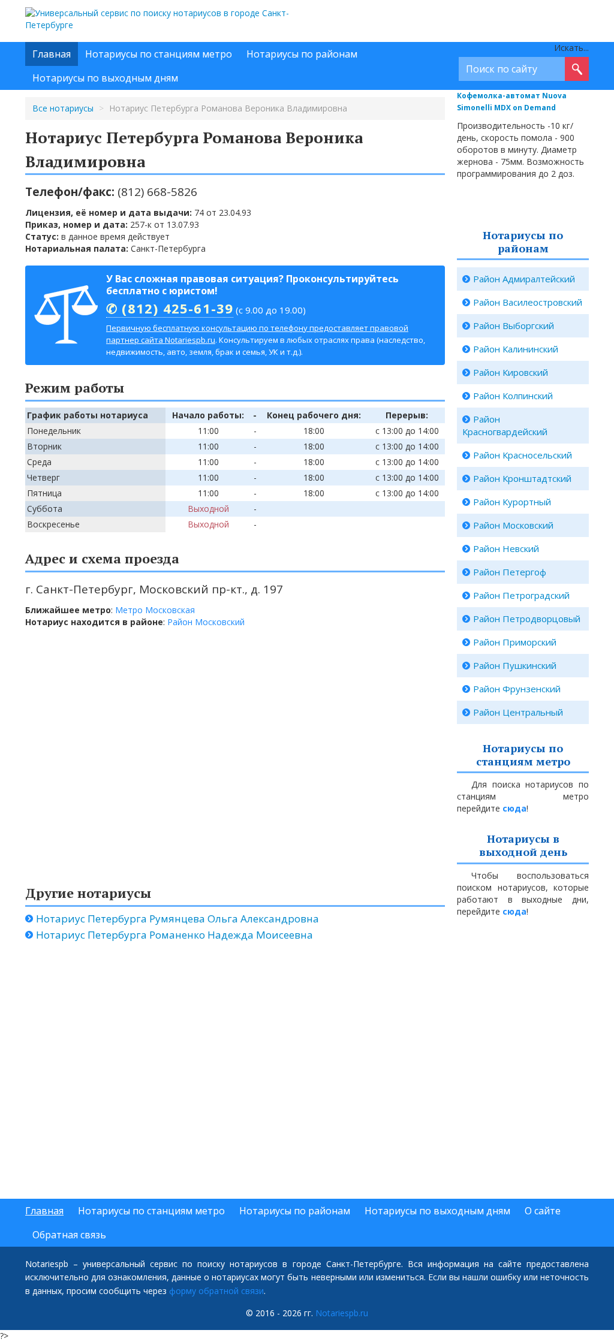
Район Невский (506, 548)
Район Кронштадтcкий (522, 478)
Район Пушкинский (514, 665)
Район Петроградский (521, 595)
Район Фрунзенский (517, 689)
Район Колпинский (513, 396)
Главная (51, 54)
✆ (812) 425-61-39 (169, 308)
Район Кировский (510, 372)
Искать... (571, 47)
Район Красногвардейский (504, 425)
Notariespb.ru (341, 1313)
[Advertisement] (199, 1076)
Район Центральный (518, 712)
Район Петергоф (509, 572)
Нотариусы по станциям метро (158, 54)
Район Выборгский (513, 325)
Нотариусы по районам (301, 54)
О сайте (543, 1211)
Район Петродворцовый (526, 619)
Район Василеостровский (527, 302)
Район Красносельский (522, 455)
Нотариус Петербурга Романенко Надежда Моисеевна (174, 935)
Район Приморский (514, 642)
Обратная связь (69, 1235)
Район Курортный (512, 502)
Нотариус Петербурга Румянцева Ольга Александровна (177, 918)
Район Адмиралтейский (524, 279)
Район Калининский (515, 349)
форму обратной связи (216, 1290)
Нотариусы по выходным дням (105, 78)
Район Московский (206, 622)
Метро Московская (155, 610)
